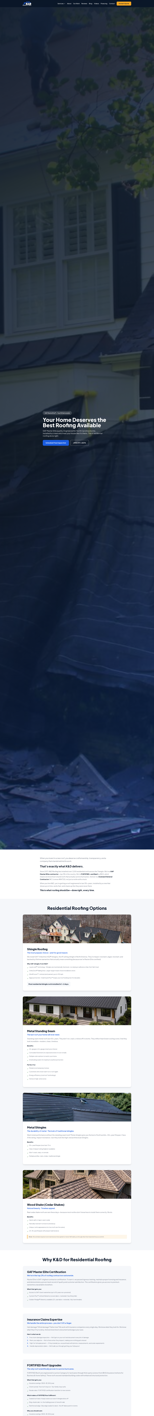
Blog (90, 3)
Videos (96, 3)
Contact (112, 3)
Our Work (76, 3)
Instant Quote (124, 3)
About (69, 3)
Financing (104, 3)
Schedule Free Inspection (56, 443)
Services (61, 3)
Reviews (84, 3)
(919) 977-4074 (79, 443)
